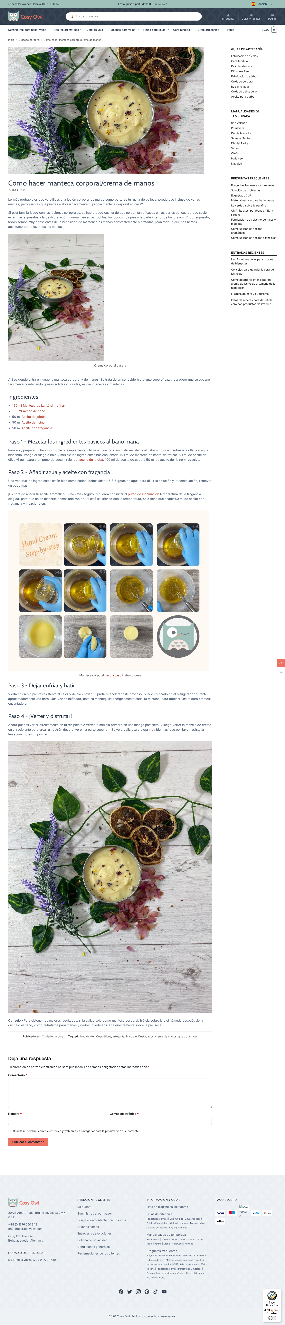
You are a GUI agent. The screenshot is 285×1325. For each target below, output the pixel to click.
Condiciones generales (93, 1247)
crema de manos (165, 1036)
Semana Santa (240, 138)
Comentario (17, 1075)
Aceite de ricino (33, 422)
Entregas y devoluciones (94, 1233)
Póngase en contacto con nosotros (101, 1220)
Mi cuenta (228, 18)
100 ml (17, 411)
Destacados (146, 1036)
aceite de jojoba (91, 460)
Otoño (235, 153)
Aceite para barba (242, 96)
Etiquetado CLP (241, 195)
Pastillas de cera (241, 66)
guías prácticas (188, 1036)
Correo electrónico (124, 1114)
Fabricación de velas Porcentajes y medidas (179, 1268)
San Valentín (239, 123)
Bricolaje (131, 1036)
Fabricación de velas (244, 56)
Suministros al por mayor (94, 1213)
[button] (267, 30)
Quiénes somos (88, 1227)
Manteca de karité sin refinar (44, 405)
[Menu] (278, 1291)
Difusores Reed (241, 71)
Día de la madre (241, 133)
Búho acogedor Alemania (25, 1240)
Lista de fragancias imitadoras (167, 1207)
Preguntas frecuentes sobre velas (252, 185)
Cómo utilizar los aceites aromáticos (165, 1273)
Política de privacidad (92, 1240)
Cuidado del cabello (244, 91)
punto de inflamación (143, 494)
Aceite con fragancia (37, 428)
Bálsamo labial (240, 86)
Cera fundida (239, 61)
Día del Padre (239, 143)
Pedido (272, 18)
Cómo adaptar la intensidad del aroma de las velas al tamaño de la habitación (253, 283)
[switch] (272, 1318)
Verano (235, 148)
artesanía (118, 1036)
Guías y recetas (251, 18)
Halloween (237, 158)
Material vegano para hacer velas (252, 200)
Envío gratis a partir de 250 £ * (142, 3)
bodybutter (87, 1036)
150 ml (17, 405)
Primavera (237, 128)
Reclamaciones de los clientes (98, 1253)
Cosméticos (103, 1036)
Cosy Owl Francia (20, 1236)
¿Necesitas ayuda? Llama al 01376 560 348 (34, 3)
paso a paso (113, 675)
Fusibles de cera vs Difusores (250, 293)
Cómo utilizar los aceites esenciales (253, 237)
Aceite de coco (34, 411)
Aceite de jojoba (34, 417)
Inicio (11, 39)
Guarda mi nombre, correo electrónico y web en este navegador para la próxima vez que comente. (76, 1131)
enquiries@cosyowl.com (25, 1229)
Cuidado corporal (29, 39)
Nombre (15, 1114)
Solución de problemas (245, 190)
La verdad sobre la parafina (249, 205)
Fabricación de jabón (244, 76)
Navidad (236, 163)
